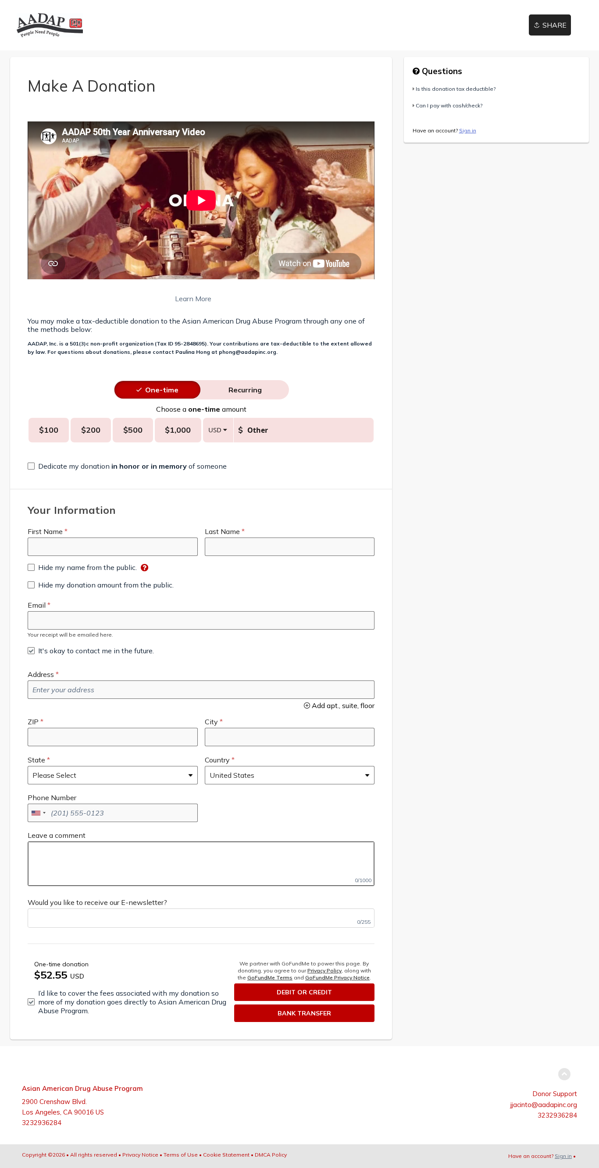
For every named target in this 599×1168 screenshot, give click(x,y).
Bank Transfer (304, 1013)
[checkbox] (127, 466)
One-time (161, 389)
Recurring (245, 389)
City (211, 721)
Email (37, 605)
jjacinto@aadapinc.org (543, 1104)
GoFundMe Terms (269, 977)
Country (217, 759)
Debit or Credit (304, 992)
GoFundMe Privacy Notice (337, 977)
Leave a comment (57, 835)
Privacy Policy (324, 970)
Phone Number (52, 797)
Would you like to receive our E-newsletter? (97, 902)
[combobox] (38, 813)
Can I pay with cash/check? (449, 105)
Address (41, 674)
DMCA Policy (271, 1154)
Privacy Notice (140, 1154)
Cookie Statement (226, 1154)
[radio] (161, 389)
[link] (50, 25)
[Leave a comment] (201, 864)
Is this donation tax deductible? (456, 88)
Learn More (119, 298)
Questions (441, 71)
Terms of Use (181, 1154)
